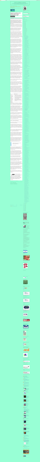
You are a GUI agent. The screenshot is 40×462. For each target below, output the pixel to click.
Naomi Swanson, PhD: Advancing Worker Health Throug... (27, 45)
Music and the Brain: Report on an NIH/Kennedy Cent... (27, 165)
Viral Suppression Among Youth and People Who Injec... (26, 40)
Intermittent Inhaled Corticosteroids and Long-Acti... (26, 133)
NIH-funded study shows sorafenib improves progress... (27, 66)
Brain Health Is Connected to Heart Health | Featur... (26, 65)
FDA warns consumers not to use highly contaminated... (26, 93)
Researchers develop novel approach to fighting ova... (26, 157)
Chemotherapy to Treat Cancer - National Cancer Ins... (26, 188)
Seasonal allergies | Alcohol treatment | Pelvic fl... (26, 118)
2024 (24, 23)
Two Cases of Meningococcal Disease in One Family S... (26, 80)
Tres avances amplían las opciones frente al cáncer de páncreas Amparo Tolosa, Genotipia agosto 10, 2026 (26, 383)
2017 (24, 204)
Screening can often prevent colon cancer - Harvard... (27, 52)
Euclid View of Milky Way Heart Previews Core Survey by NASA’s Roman (26, 377)
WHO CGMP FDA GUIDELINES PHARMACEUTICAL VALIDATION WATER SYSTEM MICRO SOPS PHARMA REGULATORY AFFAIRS (26, 410)
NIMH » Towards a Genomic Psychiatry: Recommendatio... (26, 70)
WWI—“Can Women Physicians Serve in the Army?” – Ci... (26, 127)
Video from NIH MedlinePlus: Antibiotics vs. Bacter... (26, 139)
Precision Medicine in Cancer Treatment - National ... (26, 183)
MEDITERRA (25, 445)
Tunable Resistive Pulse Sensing (26, 141)
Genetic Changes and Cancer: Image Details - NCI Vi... (26, 181)
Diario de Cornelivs (25, 399)
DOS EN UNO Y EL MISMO (26, 408)
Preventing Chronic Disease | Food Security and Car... (27, 123)
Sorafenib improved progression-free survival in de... (26, 200)
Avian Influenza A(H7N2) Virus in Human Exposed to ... (27, 167)
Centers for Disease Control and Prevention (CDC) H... (26, 101)
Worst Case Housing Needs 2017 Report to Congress (26, 125)
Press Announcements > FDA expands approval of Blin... (26, 72)
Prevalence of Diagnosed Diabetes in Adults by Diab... (27, 82)
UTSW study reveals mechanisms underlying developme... (26, 150)
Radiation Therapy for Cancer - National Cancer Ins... (26, 189)
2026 (24, 21)
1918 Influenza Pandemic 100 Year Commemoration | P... (26, 88)
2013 (24, 207)
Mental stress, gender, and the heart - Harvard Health (26, 53)
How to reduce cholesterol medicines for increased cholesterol (27, 443)
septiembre (25, 30)
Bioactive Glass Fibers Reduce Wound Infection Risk (26, 159)
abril (24, 34)
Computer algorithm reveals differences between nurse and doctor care (18, 100)
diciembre (25, 28)
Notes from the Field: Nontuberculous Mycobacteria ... (26, 78)
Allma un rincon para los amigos (26, 446)
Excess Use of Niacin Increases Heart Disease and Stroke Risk (27, 412)
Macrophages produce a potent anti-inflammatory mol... (26, 158)
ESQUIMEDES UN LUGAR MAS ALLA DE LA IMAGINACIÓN (26, 431)
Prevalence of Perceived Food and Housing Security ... (27, 122)
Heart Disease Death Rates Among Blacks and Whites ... (27, 85)
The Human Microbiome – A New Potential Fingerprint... (26, 155)
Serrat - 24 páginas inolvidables (27, 424)
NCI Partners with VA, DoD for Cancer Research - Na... (26, 175)
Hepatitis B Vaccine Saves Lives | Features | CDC (26, 64)
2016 (24, 205)
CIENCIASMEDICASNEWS (20, 2)
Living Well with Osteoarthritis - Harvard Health (26, 49)
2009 (24, 210)
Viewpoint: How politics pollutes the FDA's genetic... (26, 100)
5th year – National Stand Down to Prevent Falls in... (27, 60)
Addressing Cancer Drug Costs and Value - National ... (26, 193)
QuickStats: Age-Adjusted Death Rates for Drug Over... (26, 74)
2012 (24, 208)
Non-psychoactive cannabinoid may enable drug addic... (26, 169)
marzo (24, 35)
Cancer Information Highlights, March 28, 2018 (26, 199)
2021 (24, 25)
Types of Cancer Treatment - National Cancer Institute (26, 192)
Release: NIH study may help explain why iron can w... (26, 114)
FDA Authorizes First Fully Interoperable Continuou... (26, 42)
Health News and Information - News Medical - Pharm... (26, 104)
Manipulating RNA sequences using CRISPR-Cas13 (26, 142)
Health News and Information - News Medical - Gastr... (26, 105)
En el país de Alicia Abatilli (26, 418)
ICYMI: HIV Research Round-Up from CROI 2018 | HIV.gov (26, 140)
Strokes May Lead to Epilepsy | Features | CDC (26, 58)
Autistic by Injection (25, 427)
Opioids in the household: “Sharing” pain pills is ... (26, 54)
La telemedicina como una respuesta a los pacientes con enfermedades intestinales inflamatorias (27, 405)
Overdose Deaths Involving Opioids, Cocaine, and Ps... (26, 84)
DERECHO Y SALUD (25, 391)
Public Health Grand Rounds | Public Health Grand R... (26, 197)
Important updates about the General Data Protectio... (26, 37)
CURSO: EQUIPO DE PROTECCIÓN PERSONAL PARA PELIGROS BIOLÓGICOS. (27, 389)
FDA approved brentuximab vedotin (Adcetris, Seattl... (26, 120)
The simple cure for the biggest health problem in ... (26, 44)
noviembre (25, 29)
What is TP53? (25, 143)
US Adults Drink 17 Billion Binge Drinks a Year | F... (27, 62)
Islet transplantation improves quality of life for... (26, 178)
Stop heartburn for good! (26, 113)
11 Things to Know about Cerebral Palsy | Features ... (27, 61)
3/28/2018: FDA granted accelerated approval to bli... (26, 121)
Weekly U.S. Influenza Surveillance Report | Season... (26, 86)
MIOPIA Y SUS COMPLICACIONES (27, 415)
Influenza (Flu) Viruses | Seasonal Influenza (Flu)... (26, 89)
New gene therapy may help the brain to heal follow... (26, 153)
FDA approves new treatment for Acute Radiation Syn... (26, 130)
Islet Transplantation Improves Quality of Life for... (26, 137)
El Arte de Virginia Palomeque (26, 420)
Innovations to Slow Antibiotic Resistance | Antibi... (26, 97)
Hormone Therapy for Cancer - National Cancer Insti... (26, 191)
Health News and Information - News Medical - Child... (26, 161)
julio (24, 32)
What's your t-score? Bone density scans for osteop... (27, 48)
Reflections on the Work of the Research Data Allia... (26, 166)
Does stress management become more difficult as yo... (26, 201)
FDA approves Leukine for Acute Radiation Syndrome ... (26, 129)
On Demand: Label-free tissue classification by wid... (26, 41)
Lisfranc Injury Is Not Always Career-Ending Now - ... (26, 136)
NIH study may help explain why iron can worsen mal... (26, 116)
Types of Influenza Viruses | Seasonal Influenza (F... (26, 90)
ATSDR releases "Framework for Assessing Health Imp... (26, 94)
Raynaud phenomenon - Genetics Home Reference (26, 177)
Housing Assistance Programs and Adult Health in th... (26, 126)
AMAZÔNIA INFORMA (26, 435)
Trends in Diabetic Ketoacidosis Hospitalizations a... (26, 81)
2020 (24, 26)
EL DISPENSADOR (25, 376)
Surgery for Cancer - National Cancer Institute (26, 184)
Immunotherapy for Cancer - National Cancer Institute (26, 187)
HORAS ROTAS (25, 395)
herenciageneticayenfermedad (26, 382)
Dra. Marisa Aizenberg (26, 403)
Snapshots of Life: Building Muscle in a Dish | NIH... (26, 71)
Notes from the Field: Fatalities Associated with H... (26, 77)
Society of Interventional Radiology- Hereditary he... (26, 179)
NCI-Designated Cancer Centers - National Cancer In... (26, 195)
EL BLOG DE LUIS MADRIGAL (25, 407)
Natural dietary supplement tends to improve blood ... (26, 148)
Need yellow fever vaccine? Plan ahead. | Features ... (26, 56)
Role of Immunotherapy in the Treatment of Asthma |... (26, 135)
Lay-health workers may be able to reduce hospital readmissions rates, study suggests (18, 97)
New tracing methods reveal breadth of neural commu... (26, 151)
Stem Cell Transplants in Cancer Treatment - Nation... (26, 185)
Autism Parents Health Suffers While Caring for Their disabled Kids (27, 429)
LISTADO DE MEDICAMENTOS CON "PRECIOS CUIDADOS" (26, 438)
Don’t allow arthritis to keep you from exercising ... (26, 50)
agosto (24, 31)
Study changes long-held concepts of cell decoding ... (27, 171)
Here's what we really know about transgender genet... (26, 163)
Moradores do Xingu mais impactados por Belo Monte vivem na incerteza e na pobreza (26, 436)
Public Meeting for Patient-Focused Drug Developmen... (26, 170)
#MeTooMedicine (13, 62)
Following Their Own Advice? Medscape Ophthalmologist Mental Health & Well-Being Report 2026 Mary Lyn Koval (26, 386)
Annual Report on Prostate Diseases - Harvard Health (26, 46)
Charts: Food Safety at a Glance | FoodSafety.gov (26, 112)
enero (24, 203)
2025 (24, 22)
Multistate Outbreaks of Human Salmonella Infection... (26, 108)
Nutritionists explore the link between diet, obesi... (26, 154)
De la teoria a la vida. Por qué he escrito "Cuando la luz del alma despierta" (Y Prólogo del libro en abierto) (27, 400)
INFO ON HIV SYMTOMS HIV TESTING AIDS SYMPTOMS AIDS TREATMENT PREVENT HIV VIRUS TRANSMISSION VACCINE (26, 441)
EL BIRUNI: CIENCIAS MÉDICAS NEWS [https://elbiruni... (26, 38)
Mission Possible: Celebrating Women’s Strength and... (26, 98)
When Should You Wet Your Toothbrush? (26, 144)
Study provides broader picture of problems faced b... (26, 149)
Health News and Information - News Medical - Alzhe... (26, 162)
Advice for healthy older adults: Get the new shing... (26, 106)
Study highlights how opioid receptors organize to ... (26, 173)
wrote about (17, 107)
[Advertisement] (14, 200)
